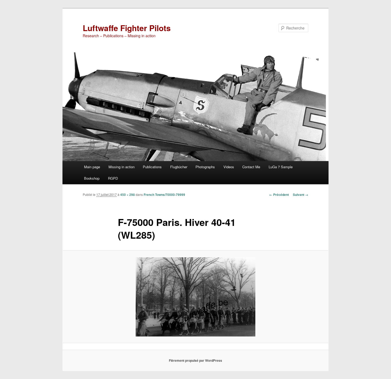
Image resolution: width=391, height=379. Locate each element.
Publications (152, 166)
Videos (228, 166)
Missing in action (122, 166)
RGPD (113, 178)
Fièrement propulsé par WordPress (195, 360)
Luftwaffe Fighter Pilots (127, 27)
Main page (92, 166)
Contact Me (251, 166)
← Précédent (279, 194)
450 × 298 (127, 194)
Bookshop (91, 178)
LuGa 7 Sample (281, 166)
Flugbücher (178, 166)
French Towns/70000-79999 (164, 194)
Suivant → (300, 194)
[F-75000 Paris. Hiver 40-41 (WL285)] (195, 296)
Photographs (205, 166)
